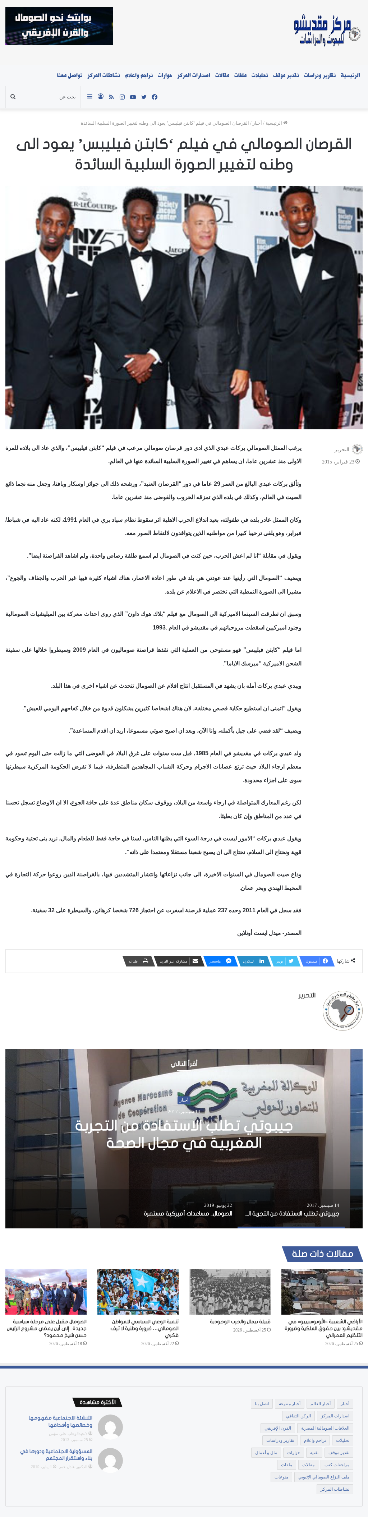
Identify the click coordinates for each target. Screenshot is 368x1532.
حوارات (165, 75)
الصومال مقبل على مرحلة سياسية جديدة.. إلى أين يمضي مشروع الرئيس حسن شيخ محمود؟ (47, 1328)
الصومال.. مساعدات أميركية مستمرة (184, 1134)
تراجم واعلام (139, 75)
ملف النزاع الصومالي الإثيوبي (323, 1477)
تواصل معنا (69, 75)
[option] (184, 1138)
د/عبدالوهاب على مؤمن (68, 1433)
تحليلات (260, 75)
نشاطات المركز (103, 75)
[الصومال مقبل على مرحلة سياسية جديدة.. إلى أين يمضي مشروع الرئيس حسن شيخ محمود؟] (46, 1292)
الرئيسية (350, 75)
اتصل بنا (262, 1403)
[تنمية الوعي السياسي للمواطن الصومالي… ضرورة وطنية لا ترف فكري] (138, 1292)
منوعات (281, 1477)
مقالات (222, 75)
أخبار (257, 123)
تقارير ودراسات (320, 75)
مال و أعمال (266, 1452)
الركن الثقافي (298, 1415)
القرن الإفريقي (277, 1428)
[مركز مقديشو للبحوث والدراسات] (327, 32)
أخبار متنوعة (289, 1403)
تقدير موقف (286, 75)
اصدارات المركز (193, 75)
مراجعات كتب (337, 1464)
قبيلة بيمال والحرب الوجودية (240, 1321)
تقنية (314, 1452)
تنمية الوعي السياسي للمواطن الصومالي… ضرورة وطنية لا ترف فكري (144, 1328)
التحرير (342, 449)
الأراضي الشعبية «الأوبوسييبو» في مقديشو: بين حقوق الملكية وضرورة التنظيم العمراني (324, 1328)
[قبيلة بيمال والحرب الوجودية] (230, 1292)
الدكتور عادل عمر (73, 1466)
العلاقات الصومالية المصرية (325, 1428)
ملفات (240, 75)
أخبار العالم (320, 1403)
